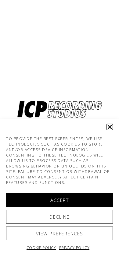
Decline (59, 217)
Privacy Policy (74, 247)
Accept (59, 200)
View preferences (59, 234)
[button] (110, 127)
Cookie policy (41, 247)
